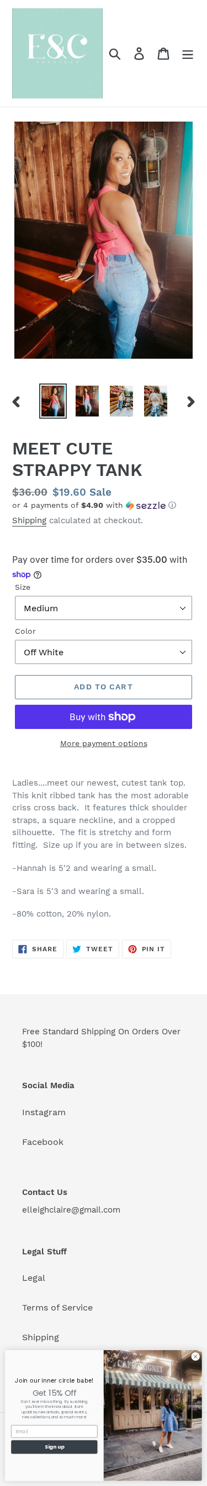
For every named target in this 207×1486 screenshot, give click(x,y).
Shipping (29, 520)
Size (22, 587)
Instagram (44, 1112)
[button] (103, 505)
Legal (33, 1278)
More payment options (103, 743)
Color (25, 631)
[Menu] (188, 53)
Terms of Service (57, 1307)
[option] (53, 401)
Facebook (42, 1142)
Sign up (54, 1447)
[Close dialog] (195, 1356)
